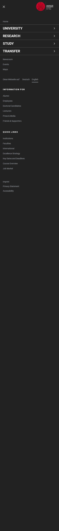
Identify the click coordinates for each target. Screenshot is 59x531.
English (35, 79)
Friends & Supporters (12, 121)
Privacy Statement (11, 186)
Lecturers (7, 111)
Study (8, 43)
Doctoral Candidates (12, 106)
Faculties (7, 143)
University (12, 28)
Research (11, 36)
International (8, 148)
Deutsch (26, 79)
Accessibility (8, 191)
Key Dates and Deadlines (14, 158)
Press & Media (9, 116)
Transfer (11, 51)
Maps (5, 69)
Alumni (6, 96)
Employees (7, 101)
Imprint (6, 182)
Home (5, 21)
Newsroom (8, 59)
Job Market (8, 168)
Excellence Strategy (11, 153)
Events (6, 64)
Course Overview (10, 163)
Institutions (8, 138)
